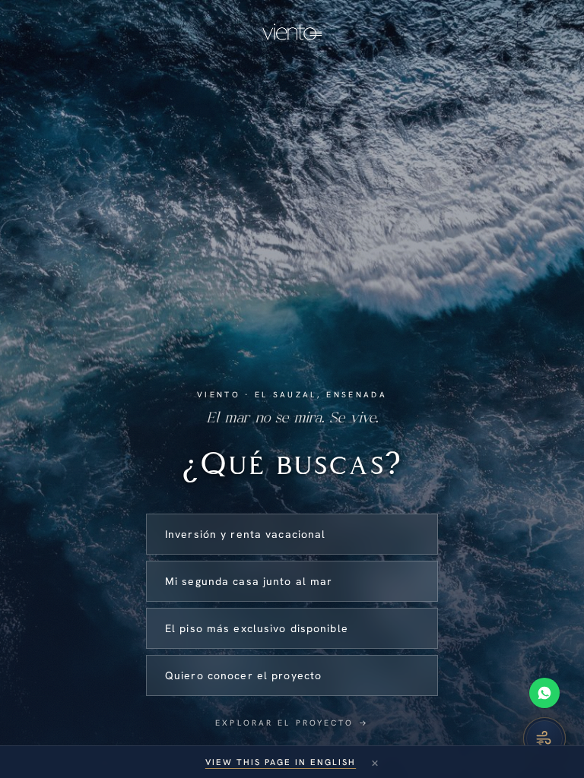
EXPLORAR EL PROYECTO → (292, 723)
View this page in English (280, 762)
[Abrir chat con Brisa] (544, 738)
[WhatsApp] (544, 693)
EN (555, 24)
